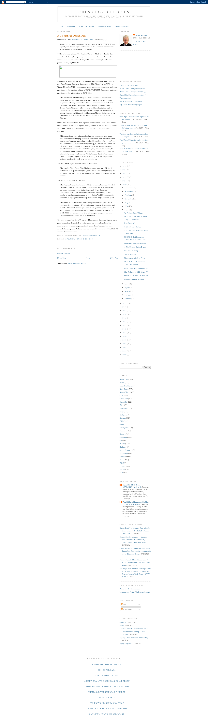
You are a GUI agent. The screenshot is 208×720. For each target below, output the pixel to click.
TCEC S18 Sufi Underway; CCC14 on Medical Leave (135, 238)
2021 (125, 181)
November (129, 191)
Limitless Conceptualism (106, 664)
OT (121, 440)
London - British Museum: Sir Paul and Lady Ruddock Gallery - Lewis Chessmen (135, 631)
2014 (125, 321)
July (126, 206)
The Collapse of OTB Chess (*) (136, 272)
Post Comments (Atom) (76, 263)
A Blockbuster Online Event (71, 35)
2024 (125, 169)
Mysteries (123, 430)
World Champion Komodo (134, 279)
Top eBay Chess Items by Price (107, 703)
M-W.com (71, 26)
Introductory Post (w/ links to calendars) (135, 592)
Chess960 (123, 402)
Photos (122, 443)
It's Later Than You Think (132, 504)
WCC (122, 463)
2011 (125, 332)
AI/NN (122, 382)
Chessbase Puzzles (122, 26)
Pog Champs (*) (130, 223)
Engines (123, 418)
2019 (125, 303)
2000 (125, 354)
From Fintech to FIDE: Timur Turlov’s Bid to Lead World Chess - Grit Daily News (135, 562)
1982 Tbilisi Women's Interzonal (136, 268)
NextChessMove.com (107, 675)
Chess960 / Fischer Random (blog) (133, 95)
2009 (125, 340)
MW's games (124, 427)
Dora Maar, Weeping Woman (135, 243)
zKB (121, 472)
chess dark (123, 622)
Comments (127, 609)
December (129, 187)
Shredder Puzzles (104, 26)
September (129, 198)
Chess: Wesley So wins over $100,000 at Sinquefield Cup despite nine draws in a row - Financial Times (135, 551)
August (128, 202)
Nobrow (123, 434)
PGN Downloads (107, 670)
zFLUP (122, 469)
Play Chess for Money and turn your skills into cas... (133, 126)
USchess (123, 456)
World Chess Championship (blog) (133, 91)
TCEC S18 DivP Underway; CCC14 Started (134, 263)
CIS (121, 405)
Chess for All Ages (104, 11)
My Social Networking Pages (131, 104)
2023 (125, 173)
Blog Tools (124, 389)
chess (122, 625)
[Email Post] (101, 235)
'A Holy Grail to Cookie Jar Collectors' (107, 681)
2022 (125, 177)
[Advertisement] (132, 63)
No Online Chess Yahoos (133, 213)
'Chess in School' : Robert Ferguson (106, 708)
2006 (125, 351)
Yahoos (122, 466)
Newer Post (61, 258)
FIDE (122, 421)
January (128, 298)
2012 (125, 329)
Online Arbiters (130, 254)
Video (122, 459)
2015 (125, 318)
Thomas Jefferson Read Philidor (107, 692)
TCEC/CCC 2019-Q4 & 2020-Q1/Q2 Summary (135, 218)
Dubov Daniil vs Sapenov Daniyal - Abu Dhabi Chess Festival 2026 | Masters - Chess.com (135, 531)
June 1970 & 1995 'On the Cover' (136, 275)
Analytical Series (73, 239)
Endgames (123, 414)
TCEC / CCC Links (86, 26)
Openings (123, 437)
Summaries (124, 453)
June (127, 210)
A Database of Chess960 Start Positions (106, 686)
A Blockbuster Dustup (132, 226)
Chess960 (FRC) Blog (131, 484)
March (127, 291)
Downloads (124, 408)
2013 (125, 325)
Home (61, 26)
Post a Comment (63, 253)
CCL (121, 395)
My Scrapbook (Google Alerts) (131, 101)
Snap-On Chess (107, 697)
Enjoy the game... (126, 643)
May (127, 283)
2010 (125, 336)
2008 (125, 343)
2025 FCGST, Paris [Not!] (132, 487)
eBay (122, 411)
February (128, 295)
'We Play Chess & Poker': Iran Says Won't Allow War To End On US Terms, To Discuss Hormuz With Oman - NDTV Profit (135, 572)
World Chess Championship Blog (136, 502)
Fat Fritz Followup (131, 250)
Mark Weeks (141, 35)
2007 (125, 347)
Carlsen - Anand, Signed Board (107, 714)
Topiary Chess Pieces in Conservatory (134, 637)
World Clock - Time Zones (130, 588)
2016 (125, 314)
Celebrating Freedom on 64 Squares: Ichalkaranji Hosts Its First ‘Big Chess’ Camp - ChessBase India (133, 540)
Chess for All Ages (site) (129, 85)
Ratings (123, 447)
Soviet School (125, 450)
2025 (125, 166)
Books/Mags (124, 392)
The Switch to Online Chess (82, 39)
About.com (124, 379)
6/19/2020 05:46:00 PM (91, 235)
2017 (125, 310)
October (128, 195)
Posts (125, 604)
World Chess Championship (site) (132, 88)
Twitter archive (125, 98)
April (127, 287)
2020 (125, 184)
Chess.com (88, 239)
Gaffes (122, 424)
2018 (125, 307)
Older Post (114, 258)
